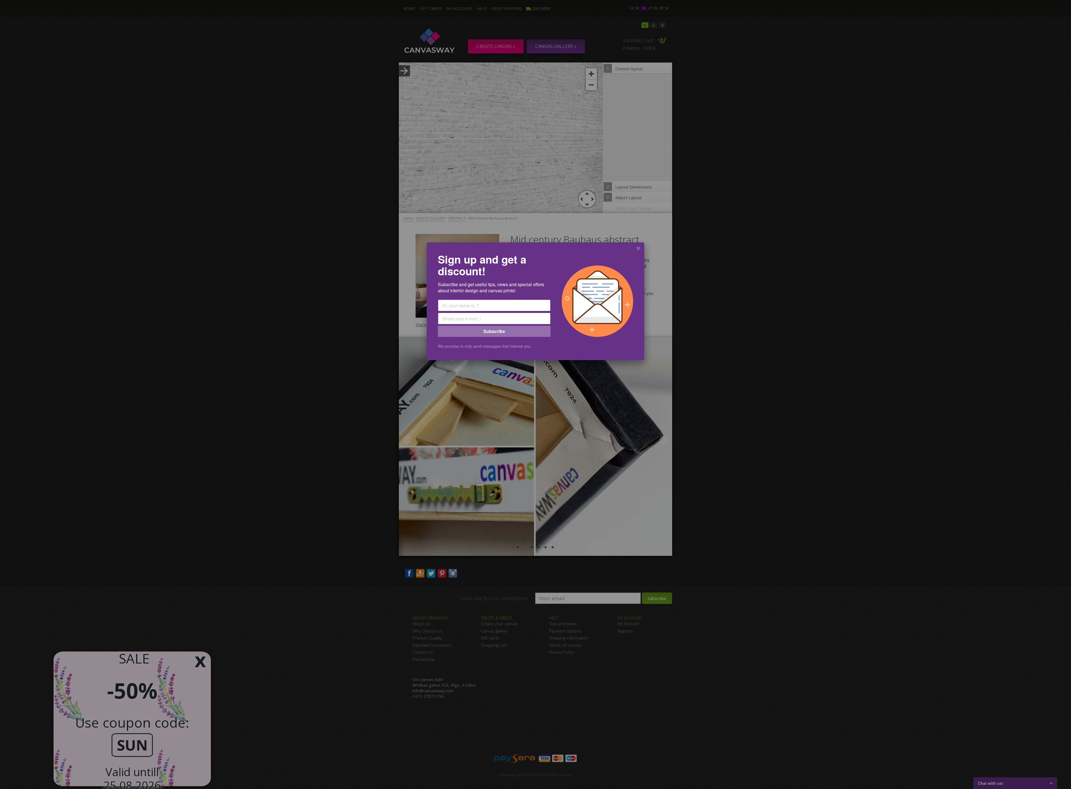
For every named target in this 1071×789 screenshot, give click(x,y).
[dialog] (535, 301)
